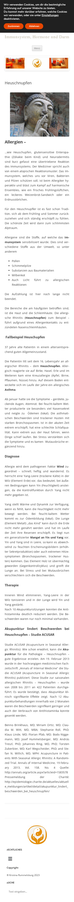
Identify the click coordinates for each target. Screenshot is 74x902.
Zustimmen (14, 26)
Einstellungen (50, 15)
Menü (37, 48)
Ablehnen (34, 26)
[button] (37, 858)
